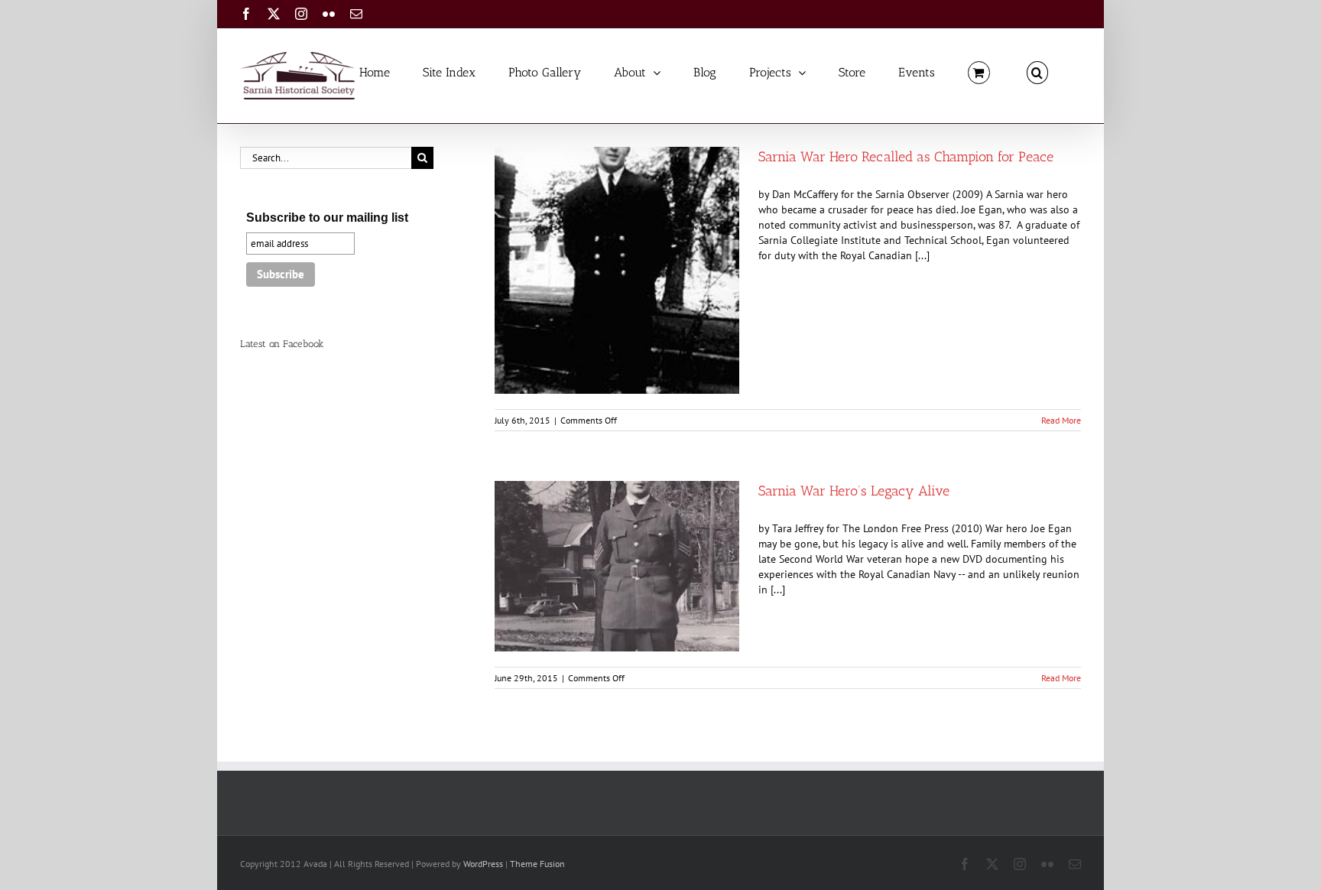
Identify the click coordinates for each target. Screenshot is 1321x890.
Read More (1061, 420)
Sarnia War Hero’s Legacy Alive (853, 490)
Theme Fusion (537, 863)
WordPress (483, 863)
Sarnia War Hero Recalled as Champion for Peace (905, 156)
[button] (1037, 71)
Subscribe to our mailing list (327, 217)
